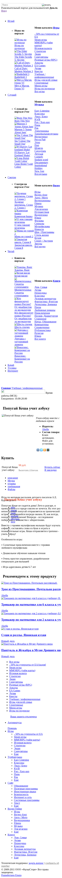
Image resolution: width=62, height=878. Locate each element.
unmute (14, 516)
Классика (39, 113)
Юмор (37, 217)
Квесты (38, 71)
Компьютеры (41, 324)
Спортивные (41, 82)
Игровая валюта (43, 48)
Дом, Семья (40, 287)
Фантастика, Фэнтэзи (46, 301)
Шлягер (38, 148)
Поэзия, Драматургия (46, 315)
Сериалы (39, 223)
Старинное (40, 318)
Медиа (11, 480)
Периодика (40, 292)
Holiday (38, 168)
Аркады (38, 62)
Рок (36, 128)
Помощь (12, 728)
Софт (10, 783)
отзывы (12, 483)
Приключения (42, 313)
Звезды (38, 243)
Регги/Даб (39, 139)
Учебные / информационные (44, 75)
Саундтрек (40, 151)
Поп (36, 145)
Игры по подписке (44, 88)
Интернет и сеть (23, 797)
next (13, 521)
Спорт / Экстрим (43, 240)
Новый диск (8, 641)
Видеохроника (42, 200)
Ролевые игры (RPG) (45, 59)
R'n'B (37, 119)
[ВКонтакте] (38, 450)
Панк (37, 125)
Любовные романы (44, 310)
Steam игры (40, 39)
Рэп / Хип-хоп (42, 122)
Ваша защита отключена (23, 716)
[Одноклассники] (44, 450)
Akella (45, 429)
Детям (37, 68)
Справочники (41, 327)
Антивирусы (15, 722)
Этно (37, 142)
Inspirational (40, 165)
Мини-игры (40, 85)
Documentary (41, 162)
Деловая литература (45, 298)
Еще (16, 754)
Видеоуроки (41, 215)
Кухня (37, 238)
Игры (56, 27)
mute (13, 513)
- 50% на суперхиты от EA (28, 734)
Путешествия (41, 212)
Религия (38, 333)
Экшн (37, 54)
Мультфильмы (42, 226)
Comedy (38, 156)
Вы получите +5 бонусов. (28, 470)
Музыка (39, 104)
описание (13, 477)
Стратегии (40, 51)
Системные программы (26, 800)
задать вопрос (36, 863)
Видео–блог (41, 194)
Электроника (41, 131)
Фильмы (39, 220)
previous (15, 519)
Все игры (14, 661)
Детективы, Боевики (45, 304)
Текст (17, 803)
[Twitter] (41, 450)
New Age (39, 171)
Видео (56, 185)
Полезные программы (26, 788)
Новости (39, 229)
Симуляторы (41, 57)
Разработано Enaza (11, 875)
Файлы (11, 489)
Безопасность (21, 794)
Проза (37, 307)
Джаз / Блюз (41, 116)
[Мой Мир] (48, 450)
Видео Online (15, 808)
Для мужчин (41, 209)
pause (14, 510)
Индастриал (41, 136)
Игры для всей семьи (45, 80)
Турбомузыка (15, 757)
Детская (38, 154)
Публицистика (42, 330)
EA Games (39, 65)
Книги (56, 281)
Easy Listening (41, 110)
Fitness (37, 203)
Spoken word (41, 159)
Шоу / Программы (44, 232)
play (13, 507)
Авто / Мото (41, 197)
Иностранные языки (25, 791)
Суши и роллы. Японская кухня (23, 635)
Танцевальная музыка (46, 133)
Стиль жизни (41, 235)
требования (14, 486)
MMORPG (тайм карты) (27, 739)
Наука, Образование (45, 321)
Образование (21, 785)
